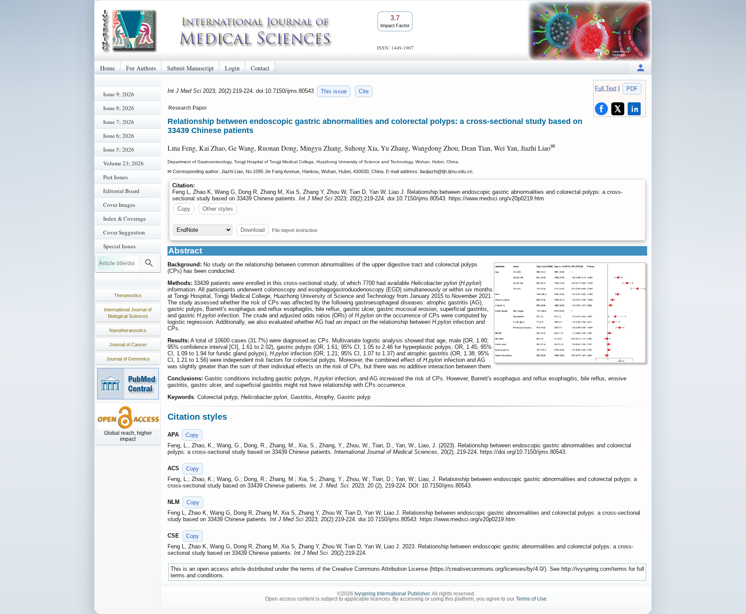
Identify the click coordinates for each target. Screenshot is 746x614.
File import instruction (294, 229)
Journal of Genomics (128, 358)
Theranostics (128, 295)
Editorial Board (121, 191)
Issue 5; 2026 (118, 149)
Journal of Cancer (128, 344)
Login (232, 68)
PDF (632, 88)
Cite (364, 91)
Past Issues (115, 177)
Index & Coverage (124, 218)
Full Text (605, 88)
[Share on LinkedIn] (634, 108)
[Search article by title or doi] (149, 263)
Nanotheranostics (127, 330)
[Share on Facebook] (601, 108)
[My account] (640, 67)
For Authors (141, 68)
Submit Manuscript (190, 68)
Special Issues (119, 246)
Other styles (217, 209)
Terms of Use (531, 598)
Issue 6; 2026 (118, 135)
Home (107, 68)
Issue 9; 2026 (118, 94)
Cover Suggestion (124, 232)
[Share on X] (617, 108)
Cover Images (119, 205)
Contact (260, 68)
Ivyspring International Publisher (392, 593)
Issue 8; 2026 (118, 108)
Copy (183, 209)
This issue (334, 91)
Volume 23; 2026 (123, 163)
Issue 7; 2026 (118, 122)
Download (252, 230)
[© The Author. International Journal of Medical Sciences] (570, 313)
